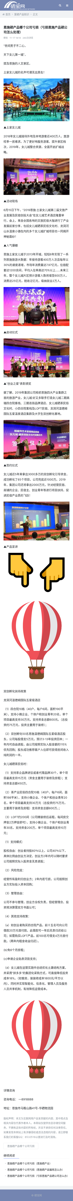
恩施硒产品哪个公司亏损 (21, 1145)
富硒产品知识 (21, 14)
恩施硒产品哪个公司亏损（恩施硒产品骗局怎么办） (35, 1169)
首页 (7, 14)
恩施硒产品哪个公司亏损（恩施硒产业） (29, 1163)
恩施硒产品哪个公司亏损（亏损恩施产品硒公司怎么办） (38, 1175)
